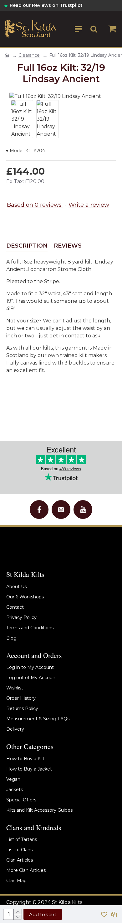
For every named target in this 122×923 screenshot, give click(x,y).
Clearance (29, 55)
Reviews (68, 245)
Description (27, 245)
